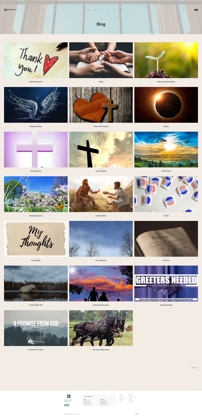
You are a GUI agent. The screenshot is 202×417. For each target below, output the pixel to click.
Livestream (130, 400)
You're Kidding (101, 171)
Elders (120, 400)
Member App (131, 399)
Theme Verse (166, 171)
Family (101, 82)
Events (130, 398)
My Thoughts (36, 260)
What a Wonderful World (166, 82)
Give (67, 405)
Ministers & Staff (122, 399)
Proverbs (166, 260)
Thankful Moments (36, 82)
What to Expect (121, 398)
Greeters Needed (166, 305)
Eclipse (166, 126)
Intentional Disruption (101, 305)
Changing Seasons (35, 216)
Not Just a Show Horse (101, 350)
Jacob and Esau (100, 216)
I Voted (166, 216)
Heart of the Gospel (101, 126)
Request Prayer (131, 401)
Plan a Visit (121, 401)
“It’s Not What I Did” (36, 305)
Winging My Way (36, 126)
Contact (130, 402)
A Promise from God (36, 350)
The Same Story (36, 171)
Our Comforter (101, 260)
